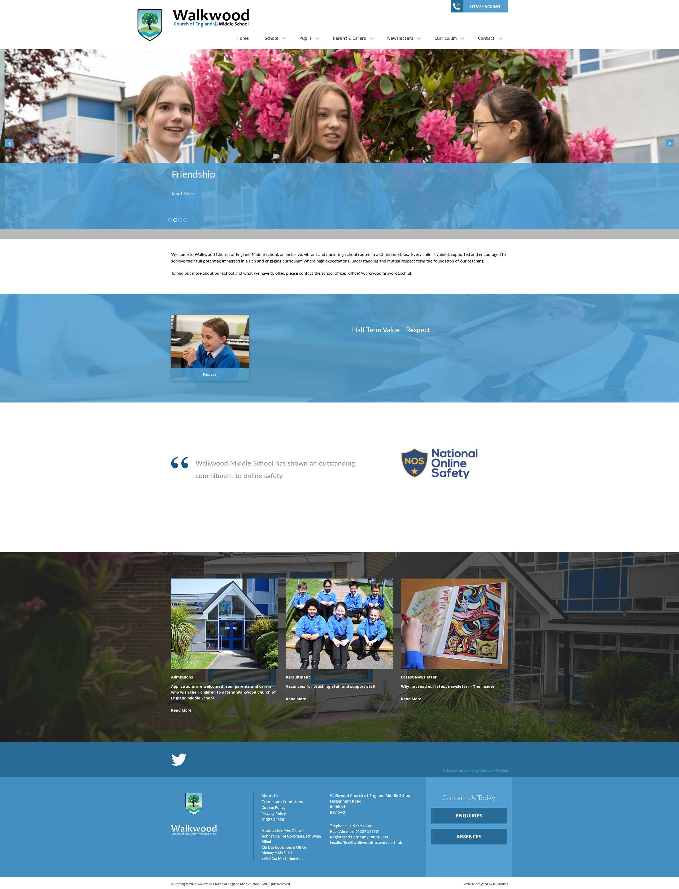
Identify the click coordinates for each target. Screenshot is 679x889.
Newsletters (400, 38)
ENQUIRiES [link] (469, 815)
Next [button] (670, 143)
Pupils (305, 38)
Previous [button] (9, 143)
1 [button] (170, 220)
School (271, 38)
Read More (178, 193)
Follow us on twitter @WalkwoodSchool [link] (475, 770)
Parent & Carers (349, 38)
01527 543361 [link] (351, 825)
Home (243, 38)
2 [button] (175, 220)
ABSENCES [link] (468, 836)
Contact (486, 38)
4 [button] (185, 220)
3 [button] (180, 220)
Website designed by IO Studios (486, 884)
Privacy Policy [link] (274, 813)
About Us (270, 795)
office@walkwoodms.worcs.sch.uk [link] (366, 842)
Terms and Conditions (282, 801)
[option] (339, 139)
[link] (224, 695)
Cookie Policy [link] (274, 807)
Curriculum (445, 38)
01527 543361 (485, 6)
